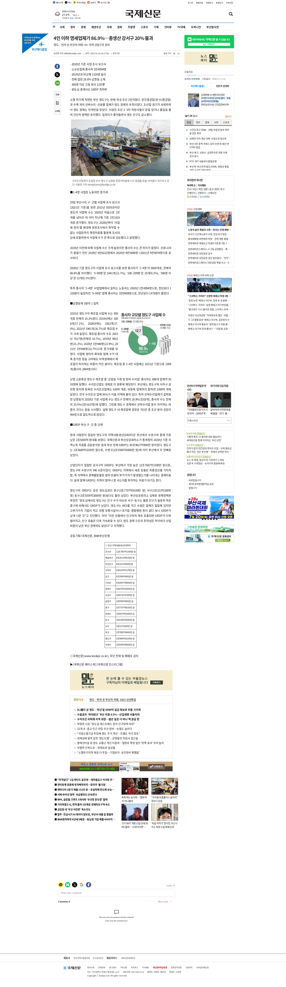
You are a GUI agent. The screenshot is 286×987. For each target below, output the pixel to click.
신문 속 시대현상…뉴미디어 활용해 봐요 (206, 463)
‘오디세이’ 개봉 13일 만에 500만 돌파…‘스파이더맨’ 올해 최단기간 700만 (134, 826)
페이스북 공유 (57, 67)
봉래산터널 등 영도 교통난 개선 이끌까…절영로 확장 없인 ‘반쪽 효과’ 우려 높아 (120, 743)
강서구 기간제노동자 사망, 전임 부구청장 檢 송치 (211, 234)
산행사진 (212, 192)
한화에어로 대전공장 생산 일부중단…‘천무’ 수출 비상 (213, 258)
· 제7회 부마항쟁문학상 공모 (200, 484)
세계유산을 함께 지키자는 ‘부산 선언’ (204, 440)
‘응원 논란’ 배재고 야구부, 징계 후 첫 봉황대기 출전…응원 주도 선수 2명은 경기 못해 (227, 300)
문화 (119, 27)
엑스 (70, 2)
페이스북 (59, 2)
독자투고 (134, 967)
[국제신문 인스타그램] (110, 664)
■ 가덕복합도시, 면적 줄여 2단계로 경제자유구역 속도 (82, 804)
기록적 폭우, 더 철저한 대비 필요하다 (204, 436)
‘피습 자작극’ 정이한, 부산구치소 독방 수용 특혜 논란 (164, 825)
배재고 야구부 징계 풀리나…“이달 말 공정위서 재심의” (214, 328)
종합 (189, 122)
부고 (222, 189)
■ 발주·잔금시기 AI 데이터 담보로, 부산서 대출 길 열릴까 (83, 814)
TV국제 (181, 27)
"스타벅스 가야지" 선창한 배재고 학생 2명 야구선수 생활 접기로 (218, 296)
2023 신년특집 (128, 700)
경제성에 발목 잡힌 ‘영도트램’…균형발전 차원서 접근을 (107, 738)
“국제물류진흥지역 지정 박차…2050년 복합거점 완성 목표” (197, 413)
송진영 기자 (58, 53)
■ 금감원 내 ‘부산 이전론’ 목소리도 (72, 809)
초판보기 (219, 2)
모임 (195, 189)
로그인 (190, 2)
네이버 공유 (57, 83)
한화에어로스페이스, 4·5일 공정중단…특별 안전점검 (213, 249)
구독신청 (229, 2)
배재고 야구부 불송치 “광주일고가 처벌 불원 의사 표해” (214, 324)
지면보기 (209, 2)
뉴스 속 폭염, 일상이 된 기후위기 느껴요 (205, 459)
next (232, 507)
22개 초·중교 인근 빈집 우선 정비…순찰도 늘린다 (104, 729)
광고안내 (112, 967)
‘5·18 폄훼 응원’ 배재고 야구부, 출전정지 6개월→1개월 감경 (217, 319)
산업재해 (194, 209)
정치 (72, 27)
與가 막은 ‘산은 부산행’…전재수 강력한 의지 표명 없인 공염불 (216, 451)
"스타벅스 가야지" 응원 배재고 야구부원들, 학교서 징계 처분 (216, 304)
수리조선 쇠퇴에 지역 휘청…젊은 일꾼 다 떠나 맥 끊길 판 (108, 719)
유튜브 (93, 2)
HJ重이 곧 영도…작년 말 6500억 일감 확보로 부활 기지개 (109, 710)
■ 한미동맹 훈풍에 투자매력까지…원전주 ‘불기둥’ (80, 784)
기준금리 (206, 79)
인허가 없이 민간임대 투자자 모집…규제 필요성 (209, 448)
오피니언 (196, 27)
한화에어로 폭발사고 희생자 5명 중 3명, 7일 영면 (211, 243)
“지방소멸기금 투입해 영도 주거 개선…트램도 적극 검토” (108, 733)
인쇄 (57, 95)
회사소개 (90, 967)
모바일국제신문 (202, 967)
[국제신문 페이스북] (84, 664)
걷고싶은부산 (98, 958)
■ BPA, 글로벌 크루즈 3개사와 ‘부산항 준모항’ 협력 (81, 799)
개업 (200, 189)
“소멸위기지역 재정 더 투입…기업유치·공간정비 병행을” (108, 752)
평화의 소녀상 (219, 79)
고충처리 (188, 967)
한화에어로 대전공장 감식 (200, 253)
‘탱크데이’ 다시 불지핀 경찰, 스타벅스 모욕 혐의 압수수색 (215, 309)
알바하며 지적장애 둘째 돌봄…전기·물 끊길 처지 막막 (220, 413)
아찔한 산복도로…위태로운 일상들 (96, 748)
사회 (62, 27)
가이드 (192, 196)
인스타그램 (105, 2)
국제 (109, 27)
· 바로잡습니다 (194, 480)
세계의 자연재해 (192, 79)
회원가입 (199, 2)
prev (186, 507)
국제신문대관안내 (128, 958)
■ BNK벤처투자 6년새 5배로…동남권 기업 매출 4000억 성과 (86, 819)
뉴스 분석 (195, 445)
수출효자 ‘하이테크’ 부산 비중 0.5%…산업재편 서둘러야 (108, 714)
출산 (211, 189)
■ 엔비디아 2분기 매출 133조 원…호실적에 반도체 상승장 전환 (86, 789)
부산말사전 (212, 27)
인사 (189, 189)
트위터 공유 (57, 75)
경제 (83, 27)
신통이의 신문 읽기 (199, 456)
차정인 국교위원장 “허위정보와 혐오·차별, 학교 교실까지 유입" (218, 315)
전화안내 (101, 967)
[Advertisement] (146, 210)
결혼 (206, 189)
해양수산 (96, 27)
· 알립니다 (192, 487)
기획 (156, 27)
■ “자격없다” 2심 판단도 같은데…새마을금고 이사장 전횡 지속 (86, 779)
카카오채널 (80, 2)
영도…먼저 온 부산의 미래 (103, 700)
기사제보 (145, 967)
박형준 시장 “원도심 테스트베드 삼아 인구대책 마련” (106, 724)
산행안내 (191, 192)
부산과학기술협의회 (82, 958)
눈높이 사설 (196, 433)
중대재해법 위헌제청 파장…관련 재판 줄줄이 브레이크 (213, 238)
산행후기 (202, 192)
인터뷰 (168, 27)
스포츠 (144, 27)
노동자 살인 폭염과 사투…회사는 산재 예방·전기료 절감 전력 (217, 229)
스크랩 (57, 111)
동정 (217, 189)
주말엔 (131, 27)
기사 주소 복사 (57, 103)
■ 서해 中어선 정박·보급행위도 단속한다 (75, 794)
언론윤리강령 (176, 967)
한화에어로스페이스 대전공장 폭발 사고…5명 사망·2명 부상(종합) (219, 262)
